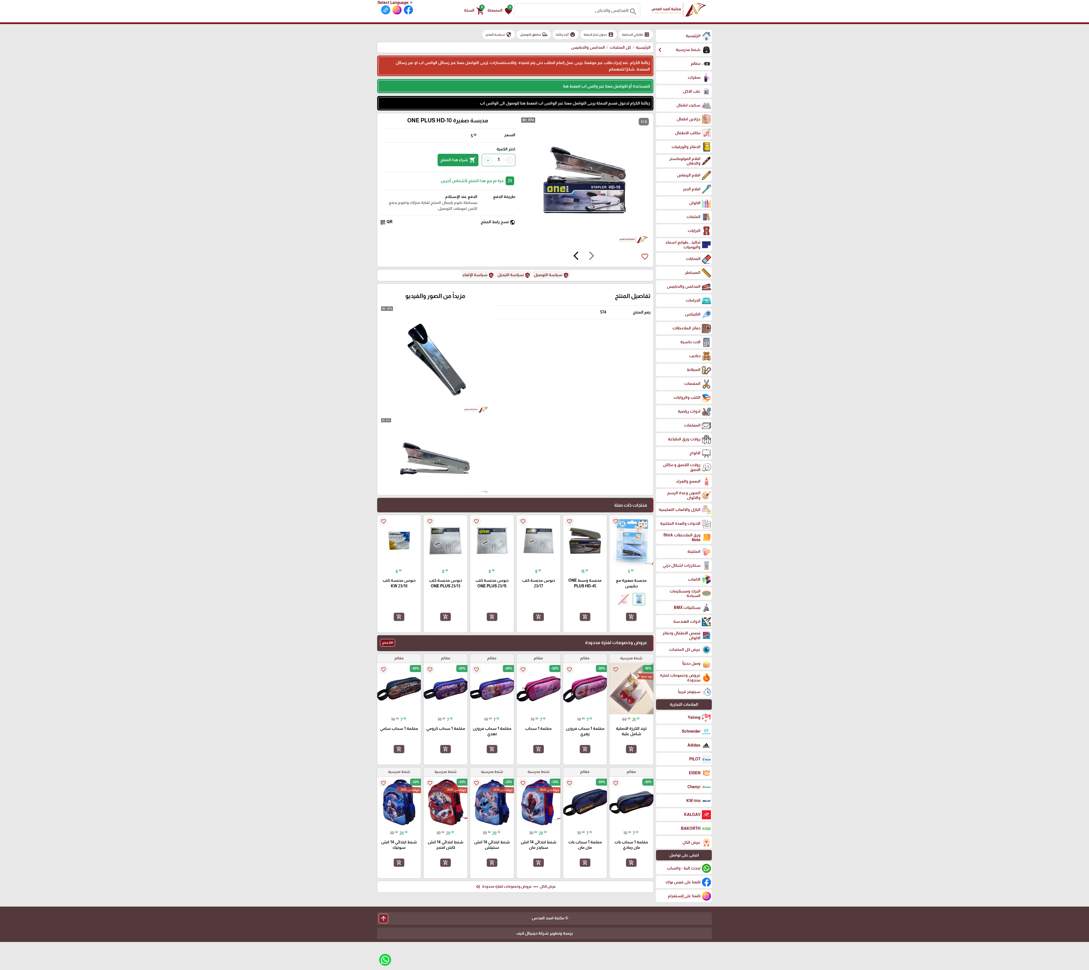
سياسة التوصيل (551, 275)
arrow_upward (383, 918)
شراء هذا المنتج (458, 160)
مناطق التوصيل (534, 34)
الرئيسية (643, 47)
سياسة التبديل (513, 275)
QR (386, 222)
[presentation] (591, 257)
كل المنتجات (620, 47)
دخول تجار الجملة (599, 34)
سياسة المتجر (499, 34)
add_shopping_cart (631, 617)
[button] (500, 10)
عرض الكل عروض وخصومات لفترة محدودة (515, 886)
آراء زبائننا (565, 34)
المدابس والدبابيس (588, 47)
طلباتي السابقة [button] (636, 34)
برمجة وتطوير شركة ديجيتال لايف (544, 933)
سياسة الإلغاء (478, 275)
